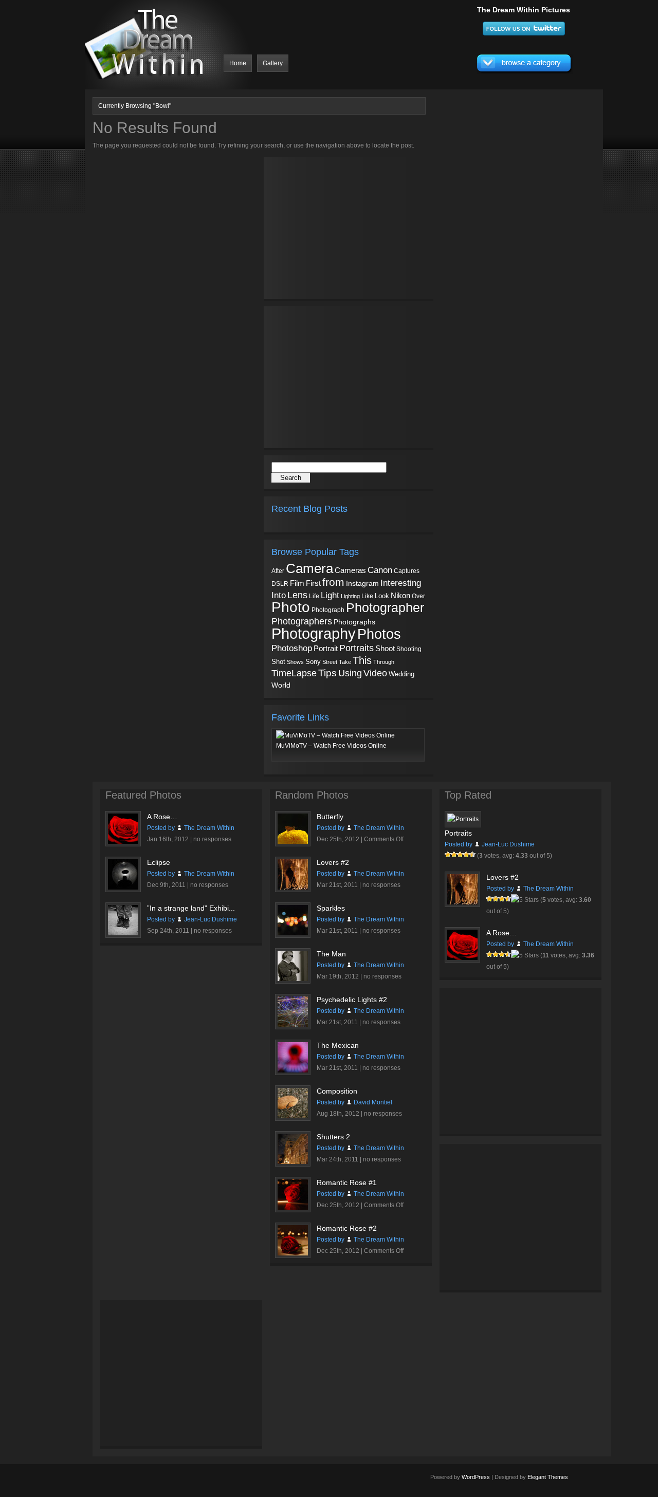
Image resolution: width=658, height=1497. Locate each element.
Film (297, 583)
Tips (327, 673)
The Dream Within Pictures (523, 10)
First (313, 583)
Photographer (385, 607)
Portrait (326, 648)
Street (329, 662)
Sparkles (331, 908)
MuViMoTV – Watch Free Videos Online (331, 745)
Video (375, 673)
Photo (290, 607)
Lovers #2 (333, 862)
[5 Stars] (472, 855)
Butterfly (330, 816)
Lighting (350, 596)
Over (418, 596)
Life (314, 596)
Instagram (362, 583)
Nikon (400, 595)
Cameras (350, 570)
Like (367, 596)
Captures (406, 571)
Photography (313, 633)
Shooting (409, 649)
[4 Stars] (466, 855)
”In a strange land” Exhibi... (191, 908)
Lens (297, 595)
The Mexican (338, 1045)
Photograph (328, 610)
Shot (278, 662)
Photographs (354, 622)
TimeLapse (294, 673)
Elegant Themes (547, 1477)
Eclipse (158, 862)
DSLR (279, 583)
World (280, 685)
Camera (309, 568)
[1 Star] (448, 855)
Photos (379, 634)
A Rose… (162, 816)
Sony (313, 662)
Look (382, 596)
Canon (380, 570)
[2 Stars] (454, 855)
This (362, 660)
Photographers (301, 621)
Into (278, 595)
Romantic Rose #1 (347, 1182)
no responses (212, 839)
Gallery (273, 63)
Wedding (401, 674)
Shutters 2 (333, 1137)
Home (237, 63)
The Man (331, 954)
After (277, 571)
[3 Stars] (460, 855)
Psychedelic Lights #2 (352, 999)
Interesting (400, 583)
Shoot (385, 648)
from (333, 582)
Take (345, 662)
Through (383, 662)
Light (330, 595)
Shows (295, 662)
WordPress (476, 1477)
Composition (337, 1091)
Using (350, 673)
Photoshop (291, 648)
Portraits (356, 648)
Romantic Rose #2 (347, 1228)
